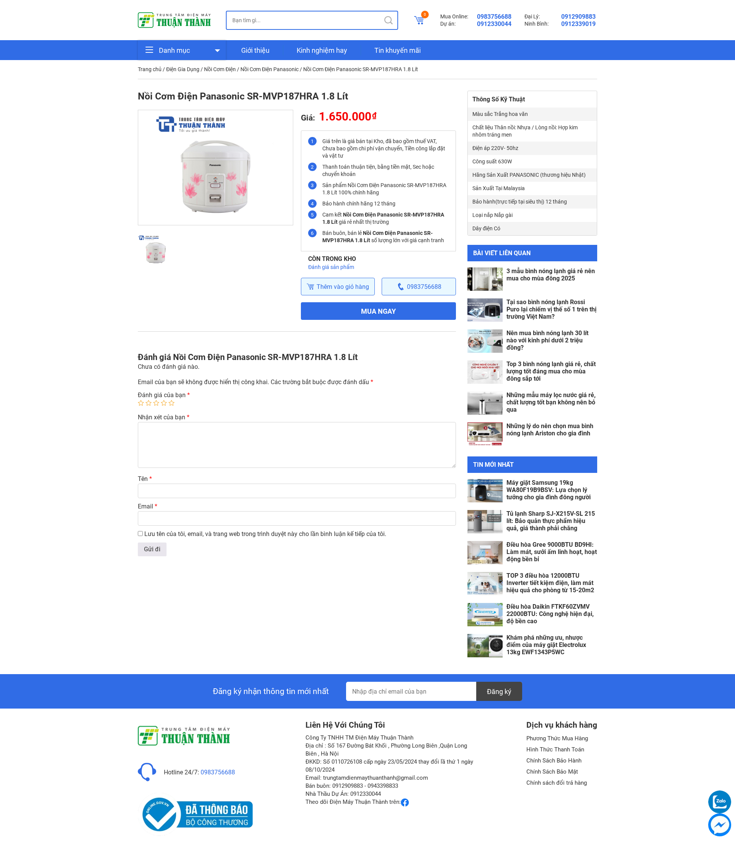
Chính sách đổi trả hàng (556, 782)
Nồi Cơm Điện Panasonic (269, 69)
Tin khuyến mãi (397, 50)
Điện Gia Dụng (182, 69)
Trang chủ (150, 69)
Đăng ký (499, 692)
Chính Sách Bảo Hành (553, 760)
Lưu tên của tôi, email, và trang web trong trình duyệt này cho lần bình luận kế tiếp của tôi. (265, 534)
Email (147, 506)
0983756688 (494, 16)
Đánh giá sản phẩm (331, 267)
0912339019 (578, 24)
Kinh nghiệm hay (322, 50)
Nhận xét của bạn (163, 417)
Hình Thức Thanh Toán (555, 749)
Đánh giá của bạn (164, 395)
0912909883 (578, 16)
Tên (145, 478)
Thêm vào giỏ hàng (343, 286)
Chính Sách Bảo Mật (552, 771)
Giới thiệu (255, 50)
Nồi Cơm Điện (220, 69)
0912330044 (494, 24)
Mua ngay (378, 311)
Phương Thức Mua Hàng (557, 738)
